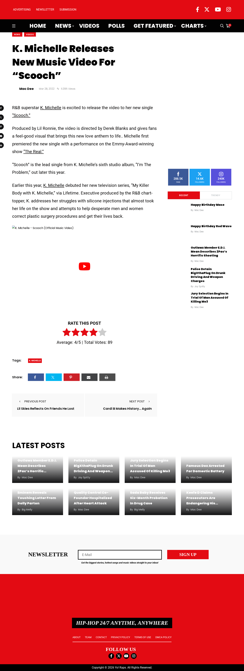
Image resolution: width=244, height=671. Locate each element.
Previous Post (35, 401)
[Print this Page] (107, 377)
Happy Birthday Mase (208, 205)
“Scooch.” (21, 115)
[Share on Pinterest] (72, 377)
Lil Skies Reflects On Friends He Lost (45, 408)
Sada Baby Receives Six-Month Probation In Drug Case (149, 497)
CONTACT (101, 637)
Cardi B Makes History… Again (127, 408)
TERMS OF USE (142, 637)
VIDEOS (30, 34)
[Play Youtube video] (84, 266)
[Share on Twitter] (54, 377)
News (63, 26)
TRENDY (215, 195)
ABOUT (77, 637)
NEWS (17, 34)
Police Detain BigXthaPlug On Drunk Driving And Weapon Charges (208, 275)
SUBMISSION (67, 9)
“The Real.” (33, 151)
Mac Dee (199, 210)
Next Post (137, 401)
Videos (89, 26)
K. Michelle (50, 107)
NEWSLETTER (45, 9)
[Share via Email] (89, 377)
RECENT (183, 195)
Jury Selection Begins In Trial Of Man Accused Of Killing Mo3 (209, 297)
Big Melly (27, 509)
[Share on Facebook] (36, 377)
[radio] (67, 333)
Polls (116, 26)
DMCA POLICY (163, 637)
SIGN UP (187, 554)
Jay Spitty (200, 286)
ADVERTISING (22, 9)
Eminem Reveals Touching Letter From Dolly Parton (37, 497)
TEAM (88, 637)
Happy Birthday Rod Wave (211, 226)
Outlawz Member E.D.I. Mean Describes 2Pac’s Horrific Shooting (209, 252)
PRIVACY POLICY (120, 637)
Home (37, 26)
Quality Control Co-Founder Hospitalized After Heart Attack (93, 497)
